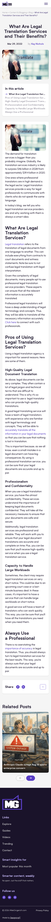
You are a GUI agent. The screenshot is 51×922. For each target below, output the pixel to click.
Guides (6, 830)
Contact (7, 850)
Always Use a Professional (19, 112)
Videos (6, 837)
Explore (6, 823)
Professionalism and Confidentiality (24, 105)
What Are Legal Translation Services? (27, 94)
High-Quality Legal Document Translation (25, 101)
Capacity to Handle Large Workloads (25, 108)
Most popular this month (16, 866)
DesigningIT (15, 918)
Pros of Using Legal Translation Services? (25, 98)
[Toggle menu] (46, 3)
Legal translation (14, 244)
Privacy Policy (42, 910)
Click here (10, 322)
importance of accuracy (18, 648)
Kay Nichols (37, 43)
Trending (7, 843)
